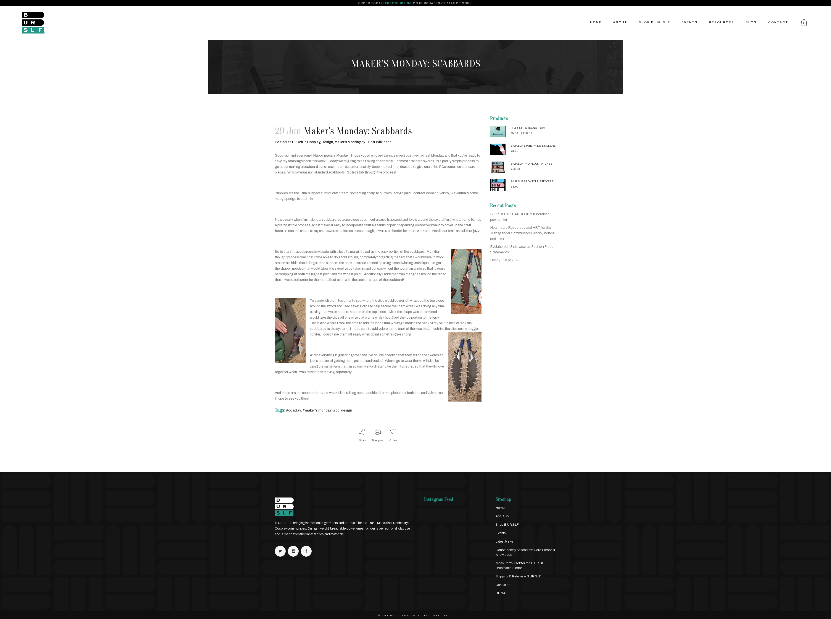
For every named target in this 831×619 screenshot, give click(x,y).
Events (501, 533)
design (346, 410)
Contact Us (503, 585)
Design (327, 142)
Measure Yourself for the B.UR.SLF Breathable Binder (521, 565)
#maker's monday (317, 410)
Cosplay (313, 142)
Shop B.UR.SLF (507, 524)
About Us (502, 516)
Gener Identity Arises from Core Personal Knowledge (525, 552)
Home (500, 507)
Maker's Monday (348, 142)
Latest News (505, 541)
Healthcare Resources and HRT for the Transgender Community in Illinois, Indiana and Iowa (522, 233)
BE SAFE (503, 593)
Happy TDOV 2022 (504, 260)
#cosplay (293, 410)
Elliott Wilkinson (378, 142)
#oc (336, 410)
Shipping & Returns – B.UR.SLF (518, 576)
